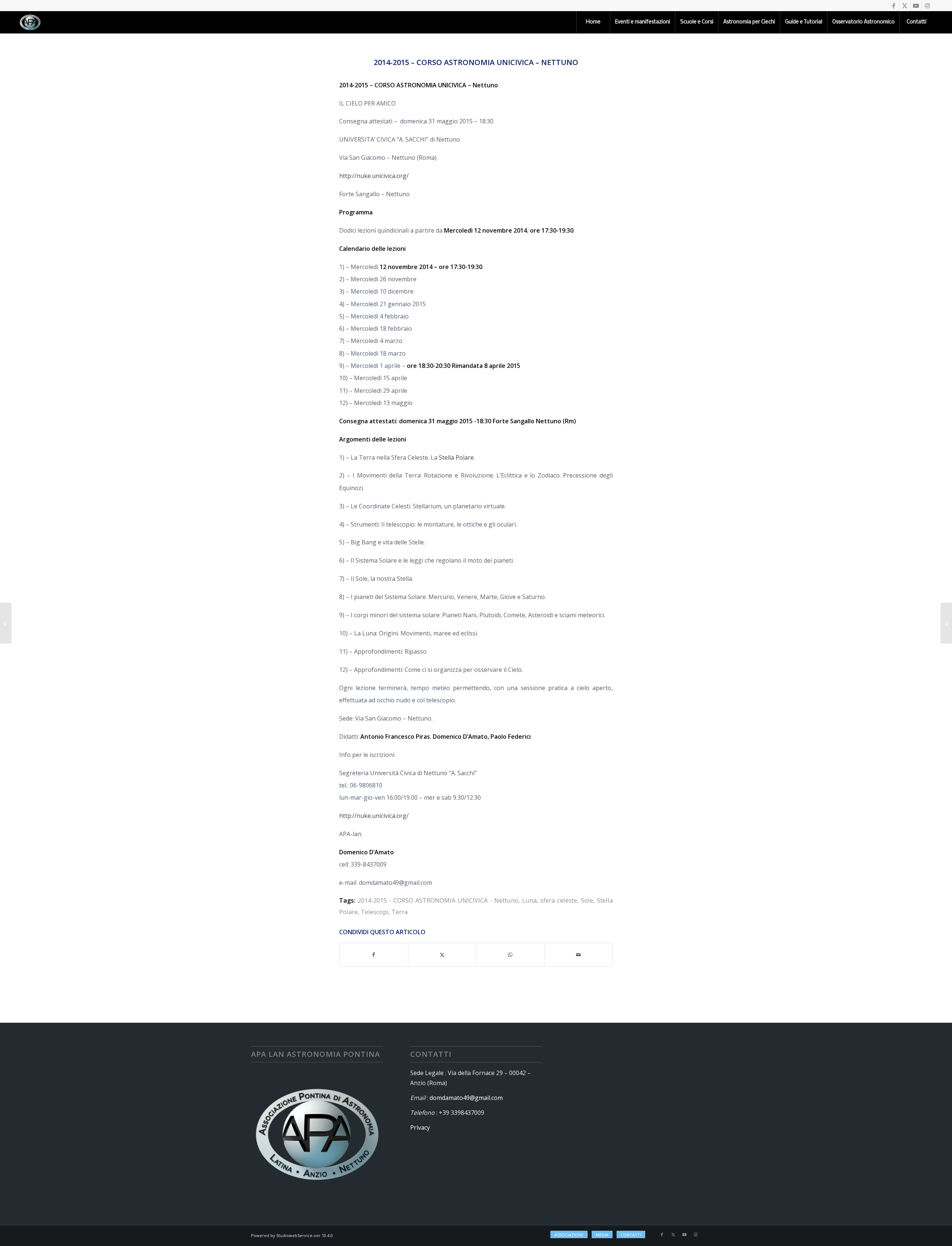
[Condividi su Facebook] (374, 954)
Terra (400, 911)
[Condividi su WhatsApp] (510, 954)
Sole (587, 900)
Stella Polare (456, 457)
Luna (529, 900)
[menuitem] (593, 22)
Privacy (420, 1127)
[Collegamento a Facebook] (893, 5)
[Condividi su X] (442, 954)
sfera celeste (558, 900)
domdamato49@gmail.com (466, 1098)
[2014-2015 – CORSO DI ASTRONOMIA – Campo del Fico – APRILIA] (6, 623)
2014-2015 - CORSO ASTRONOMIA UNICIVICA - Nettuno (438, 900)
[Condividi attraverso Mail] (579, 954)
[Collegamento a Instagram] (927, 5)
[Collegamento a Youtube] (916, 5)
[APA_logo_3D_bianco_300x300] (30, 22)
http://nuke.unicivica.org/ (374, 176)
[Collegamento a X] (905, 5)
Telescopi (375, 911)
